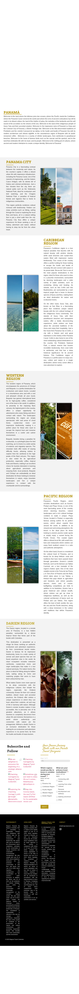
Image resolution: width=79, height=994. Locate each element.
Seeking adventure (64, 796)
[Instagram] (60, 829)
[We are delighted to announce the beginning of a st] (15, 765)
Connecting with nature (63, 780)
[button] (76, 2)
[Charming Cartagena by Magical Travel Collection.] (15, 780)
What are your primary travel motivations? (62, 770)
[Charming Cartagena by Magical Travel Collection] (30, 765)
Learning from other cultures (64, 785)
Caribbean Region (48, 786)
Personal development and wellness (64, 791)
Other (60, 800)
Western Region (47, 793)
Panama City (46, 783)
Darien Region (47, 796)
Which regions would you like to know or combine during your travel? (48, 772)
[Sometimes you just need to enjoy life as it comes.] (30, 780)
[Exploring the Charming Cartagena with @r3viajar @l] (15, 795)
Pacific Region (47, 789)
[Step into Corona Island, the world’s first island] (30, 795)
